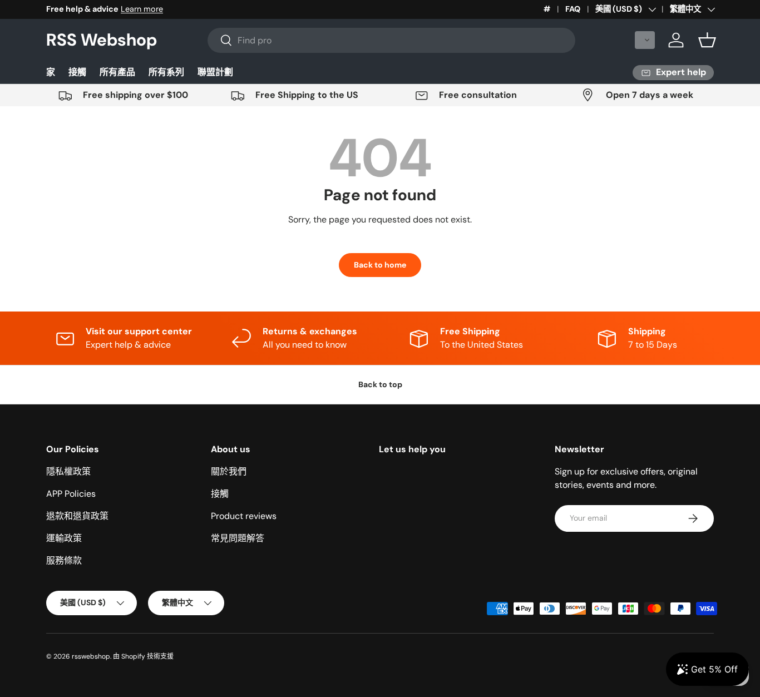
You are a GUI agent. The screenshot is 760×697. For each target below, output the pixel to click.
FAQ (572, 9)
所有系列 (166, 72)
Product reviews (244, 516)
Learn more (142, 9)
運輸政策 (64, 538)
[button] (645, 40)
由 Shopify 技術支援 (143, 656)
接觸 (77, 72)
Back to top (380, 384)
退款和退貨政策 (77, 516)
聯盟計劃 (215, 72)
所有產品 (117, 72)
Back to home (380, 265)
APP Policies (71, 494)
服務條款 (64, 560)
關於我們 (228, 471)
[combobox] (391, 40)
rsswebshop (91, 656)
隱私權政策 (68, 471)
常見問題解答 (237, 538)
